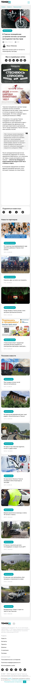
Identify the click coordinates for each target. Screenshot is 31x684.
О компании (5, 650)
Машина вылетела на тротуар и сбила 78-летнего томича (15, 513)
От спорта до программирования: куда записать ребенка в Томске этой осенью (15, 247)
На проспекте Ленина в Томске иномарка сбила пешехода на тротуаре (13, 480)
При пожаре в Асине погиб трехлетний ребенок (12, 383)
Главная (3, 7)
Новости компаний (10, 243)
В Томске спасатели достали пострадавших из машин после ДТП (15, 546)
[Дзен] (21, 60)
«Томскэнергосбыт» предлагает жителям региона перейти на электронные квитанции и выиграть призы (14, 344)
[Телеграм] (13, 60)
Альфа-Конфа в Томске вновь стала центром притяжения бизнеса (14, 311)
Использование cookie (8, 665)
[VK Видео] (10, 60)
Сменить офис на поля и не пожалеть (15, 280)
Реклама (4, 653)
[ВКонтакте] (6, 60)
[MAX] (25, 60)
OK (24, 682)
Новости (9, 7)
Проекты (4, 644)
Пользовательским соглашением (13, 682)
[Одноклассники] (17, 60)
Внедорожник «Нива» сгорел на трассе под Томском (13, 610)
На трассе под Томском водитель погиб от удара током (14, 447)
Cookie (9, 678)
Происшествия (17, 7)
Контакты (4, 641)
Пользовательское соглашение (10, 659)
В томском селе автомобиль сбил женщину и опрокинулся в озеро (14, 578)
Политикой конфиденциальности (20, 680)
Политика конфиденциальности (10, 662)
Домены (3, 647)
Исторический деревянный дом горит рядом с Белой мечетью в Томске (15, 415)
